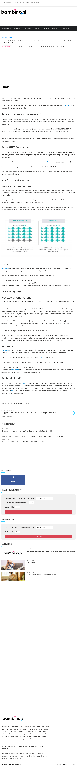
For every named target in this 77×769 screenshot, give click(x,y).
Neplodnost (5, 28)
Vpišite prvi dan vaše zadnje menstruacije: (20, 527)
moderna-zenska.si (26, 756)
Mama (46, 28)
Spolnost (65, 28)
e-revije (12, 4)
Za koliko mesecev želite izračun (16, 503)
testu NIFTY (34, 271)
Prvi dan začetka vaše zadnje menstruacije (20, 498)
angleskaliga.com (7, 753)
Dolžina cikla (9, 507)
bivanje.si (4, 756)
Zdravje (55, 28)
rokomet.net (29, 753)
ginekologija (5, 4)
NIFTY (3, 152)
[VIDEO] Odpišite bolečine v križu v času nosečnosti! (41, 574)
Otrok (37, 28)
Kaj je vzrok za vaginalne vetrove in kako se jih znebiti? (28, 412)
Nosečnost (17, 28)
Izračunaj (38, 512)
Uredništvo (58, 764)
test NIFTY (11, 147)
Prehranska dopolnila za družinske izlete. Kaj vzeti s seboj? (22, 441)
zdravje (26, 403)
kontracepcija (7, 2)
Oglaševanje (66, 764)
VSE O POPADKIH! (32, 563)
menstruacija (17, 2)
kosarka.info (19, 753)
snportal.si (39, 753)
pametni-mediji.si (15, 758)
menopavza (25, 2)
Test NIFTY (5, 268)
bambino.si (13, 756)
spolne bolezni (35, 2)
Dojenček (28, 28)
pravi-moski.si (39, 756)
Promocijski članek (16, 403)
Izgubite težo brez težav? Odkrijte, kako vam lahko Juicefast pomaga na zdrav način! (32, 436)
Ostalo (3, 33)
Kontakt (73, 764)
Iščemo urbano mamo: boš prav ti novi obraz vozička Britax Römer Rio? (27, 431)
